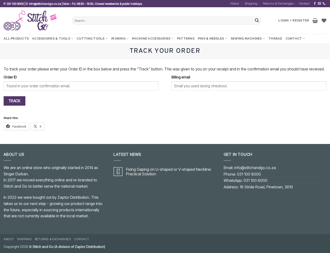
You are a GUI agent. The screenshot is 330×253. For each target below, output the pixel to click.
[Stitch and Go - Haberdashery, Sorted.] (34, 20)
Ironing (118, 38)
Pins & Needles (211, 38)
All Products (16, 38)
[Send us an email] (319, 3)
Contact (304, 3)
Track (14, 101)
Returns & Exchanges (278, 3)
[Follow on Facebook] (314, 3)
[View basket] (315, 20)
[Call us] (324, 3)
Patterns (185, 38)
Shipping (251, 3)
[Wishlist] (324, 20)
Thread (275, 38)
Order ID (10, 77)
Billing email (181, 77)
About (234, 3)
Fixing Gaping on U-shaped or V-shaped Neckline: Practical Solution (169, 171)
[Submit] (257, 21)
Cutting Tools (90, 38)
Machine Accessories (151, 38)
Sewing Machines (246, 38)
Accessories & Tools (51, 38)
